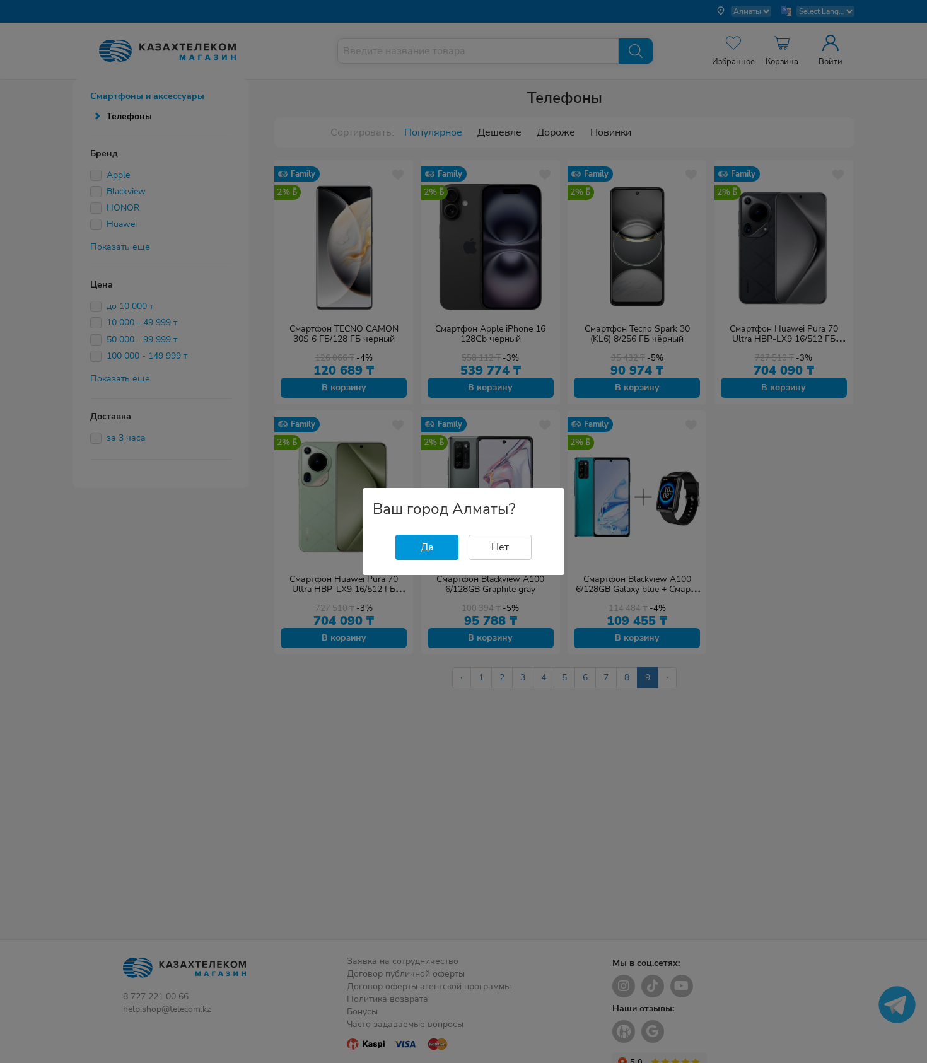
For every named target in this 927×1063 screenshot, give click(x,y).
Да (427, 547)
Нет (500, 547)
